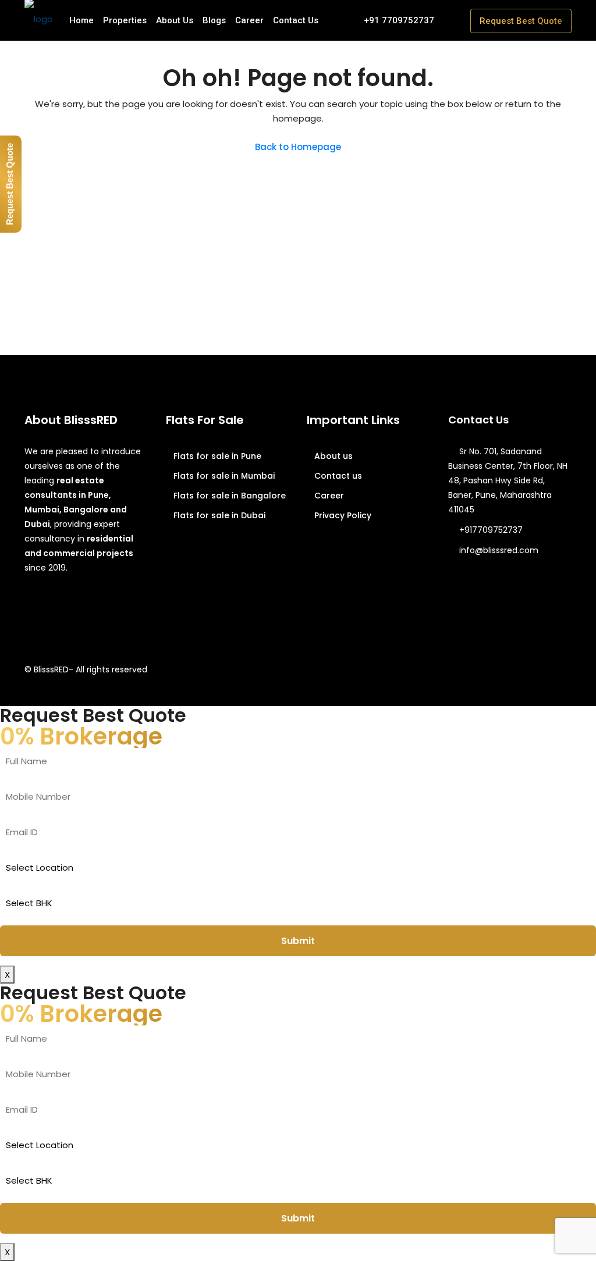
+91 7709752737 (397, 20)
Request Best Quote (521, 21)
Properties (125, 20)
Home (81, 20)
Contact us (338, 476)
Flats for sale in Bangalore (229, 495)
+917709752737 (491, 530)
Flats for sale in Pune (217, 456)
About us (333, 456)
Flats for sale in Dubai (219, 515)
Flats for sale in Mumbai (224, 476)
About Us (174, 20)
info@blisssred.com (498, 550)
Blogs (214, 20)
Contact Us (295, 20)
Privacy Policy (342, 515)
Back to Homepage (298, 147)
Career (249, 20)
